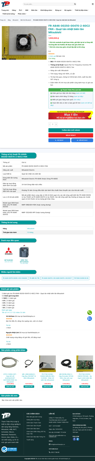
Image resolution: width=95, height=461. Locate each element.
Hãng (14, 10)
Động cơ (58, 10)
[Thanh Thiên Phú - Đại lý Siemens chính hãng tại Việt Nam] (10, 4)
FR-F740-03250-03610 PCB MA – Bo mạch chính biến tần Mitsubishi (85, 377)
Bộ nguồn (67, 10)
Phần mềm (22, 14)
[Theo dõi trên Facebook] (74, 439)
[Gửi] (75, 4)
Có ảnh (22, 312)
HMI (26, 10)
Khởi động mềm (46, 10)
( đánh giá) (52, 56)
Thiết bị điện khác (81, 10)
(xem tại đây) (78, 96)
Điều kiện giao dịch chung (34, 416)
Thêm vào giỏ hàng (71, 130)
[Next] (90, 369)
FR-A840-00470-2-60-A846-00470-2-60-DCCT (57, 278)
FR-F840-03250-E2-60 (81, 278)
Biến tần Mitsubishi (26, 20)
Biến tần (34, 10)
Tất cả (4, 312)
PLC (20, 10)
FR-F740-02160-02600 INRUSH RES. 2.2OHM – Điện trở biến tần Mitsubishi (47, 377)
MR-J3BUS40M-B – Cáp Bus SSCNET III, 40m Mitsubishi (29, 376)
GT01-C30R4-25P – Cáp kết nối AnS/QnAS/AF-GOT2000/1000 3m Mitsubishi (10, 378)
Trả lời (8, 325)
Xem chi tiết (10, 386)
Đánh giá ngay (7, 310)
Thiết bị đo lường (8, 14)
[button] (4, 57)
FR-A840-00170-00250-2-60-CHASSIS (15, 278)
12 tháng (30, 232)
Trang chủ (5, 10)
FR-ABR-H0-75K (34, 278)
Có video (16, 312)
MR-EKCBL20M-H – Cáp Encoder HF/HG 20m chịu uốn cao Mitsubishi (66, 377)
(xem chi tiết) (80, 93)
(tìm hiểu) (77, 100)
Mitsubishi (15, 20)
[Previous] (5, 369)
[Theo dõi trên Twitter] (77, 439)
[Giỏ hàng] (93, 4)
